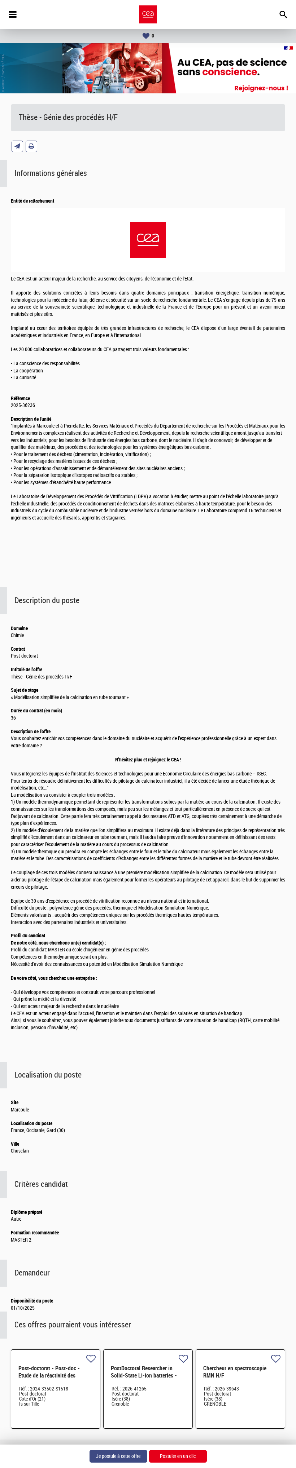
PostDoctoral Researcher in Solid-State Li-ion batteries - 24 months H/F (144, 1375)
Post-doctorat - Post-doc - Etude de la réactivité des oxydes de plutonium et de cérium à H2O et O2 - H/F (49, 1379)
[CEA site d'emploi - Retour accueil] (148, 14)
